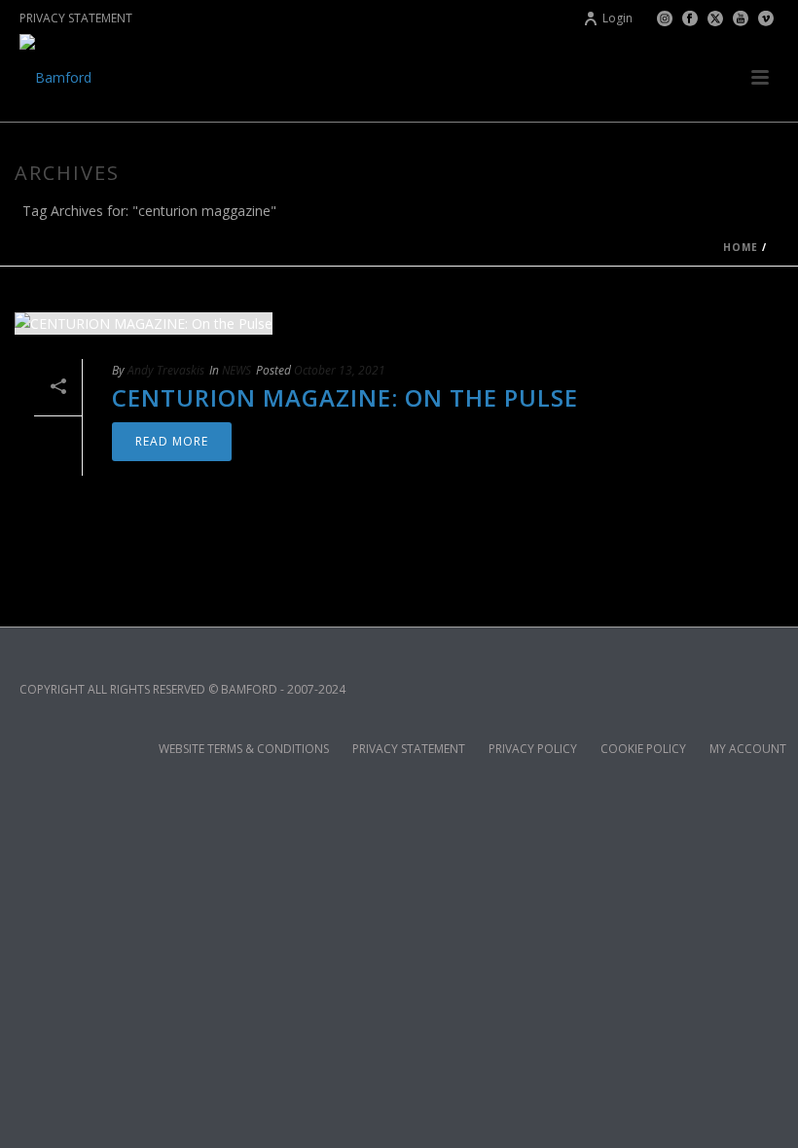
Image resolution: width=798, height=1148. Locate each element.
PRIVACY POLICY (533, 749)
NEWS (236, 370)
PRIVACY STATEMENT (75, 18)
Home (740, 247)
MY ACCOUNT (747, 749)
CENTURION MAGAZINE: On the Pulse (345, 397)
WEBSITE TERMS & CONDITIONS (244, 749)
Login (617, 18)
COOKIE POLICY (643, 749)
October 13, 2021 (339, 370)
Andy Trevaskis (165, 370)
